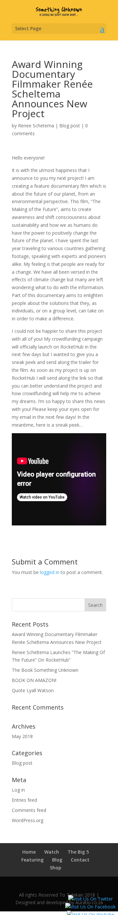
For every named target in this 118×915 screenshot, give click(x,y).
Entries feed (24, 800)
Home (29, 852)
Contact (80, 860)
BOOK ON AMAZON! (34, 680)
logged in (49, 572)
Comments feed (29, 810)
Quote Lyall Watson (33, 690)
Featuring (32, 860)
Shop (55, 867)
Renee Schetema (36, 125)
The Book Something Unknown (45, 670)
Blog (57, 860)
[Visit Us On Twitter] (90, 899)
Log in (18, 790)
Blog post (69, 125)
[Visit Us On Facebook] (90, 907)
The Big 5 (78, 852)
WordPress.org (27, 820)
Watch (51, 852)
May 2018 (22, 736)
